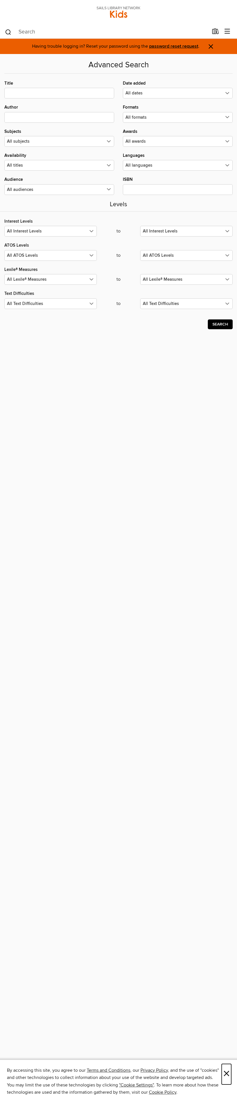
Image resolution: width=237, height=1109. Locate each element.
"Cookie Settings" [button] (136, 1085)
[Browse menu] (227, 32)
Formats (130, 107)
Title (8, 83)
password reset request (173, 46)
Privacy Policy (154, 1070)
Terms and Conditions (108, 1070)
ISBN (128, 179)
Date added (134, 83)
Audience (13, 179)
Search (220, 324)
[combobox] (106, 32)
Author (11, 107)
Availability (15, 155)
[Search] (8, 31)
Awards (130, 131)
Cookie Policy (162, 1092)
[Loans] (215, 33)
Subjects (12, 131)
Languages (134, 155)
